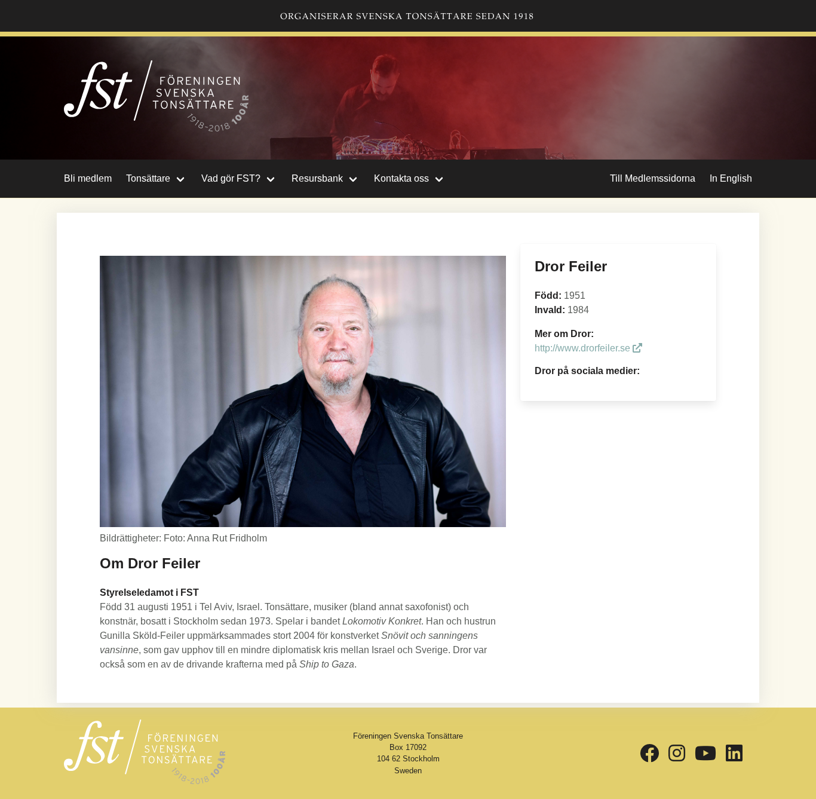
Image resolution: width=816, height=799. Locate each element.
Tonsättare (148, 178)
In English (731, 178)
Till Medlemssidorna (652, 178)
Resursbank (317, 178)
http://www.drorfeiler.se (584, 348)
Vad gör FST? (230, 178)
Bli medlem (88, 178)
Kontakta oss (401, 178)
